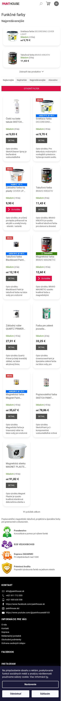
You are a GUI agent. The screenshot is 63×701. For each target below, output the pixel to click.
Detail (11, 140)
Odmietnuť (15, 693)
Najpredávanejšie (37, 80)
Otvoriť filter (31, 88)
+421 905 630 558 (14, 600)
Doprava (5, 632)
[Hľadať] (41, 4)
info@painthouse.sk (15, 591)
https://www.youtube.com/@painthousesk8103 (28, 612)
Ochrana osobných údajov (13, 643)
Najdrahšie (22, 80)
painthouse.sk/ (13, 608)
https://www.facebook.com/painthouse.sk (25, 604)
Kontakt (5, 628)
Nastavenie (30, 684)
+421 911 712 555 (14, 595)
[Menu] (56, 4)
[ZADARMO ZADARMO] (46, 244)
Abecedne (52, 80)
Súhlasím (45, 693)
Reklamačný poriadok (11, 636)
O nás (4, 624)
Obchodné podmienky (11, 639)
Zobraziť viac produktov (30, 72)
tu (47, 676)
